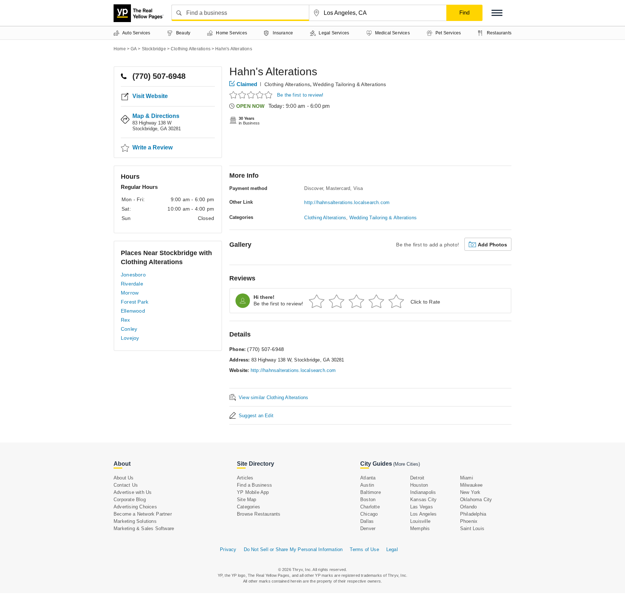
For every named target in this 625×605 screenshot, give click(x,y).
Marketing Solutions (135, 521)
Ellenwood (133, 311)
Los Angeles (423, 514)
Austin (367, 485)
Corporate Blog (130, 499)
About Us (124, 478)
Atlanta (367, 478)
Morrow (130, 293)
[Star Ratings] (252, 95)
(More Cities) (406, 464)
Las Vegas (421, 506)
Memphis (420, 528)
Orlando (468, 506)
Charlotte (370, 506)
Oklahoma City (476, 499)
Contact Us (126, 485)
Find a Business (254, 485)
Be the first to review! (300, 95)
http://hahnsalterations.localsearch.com (347, 202)
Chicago (369, 514)
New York (470, 492)
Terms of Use (364, 549)
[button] (497, 13)
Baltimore (370, 492)
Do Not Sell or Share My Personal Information (293, 549)
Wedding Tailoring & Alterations (349, 84)
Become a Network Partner (143, 514)
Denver (367, 528)
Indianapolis (423, 492)
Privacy (228, 549)
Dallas (367, 521)
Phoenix (468, 521)
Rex (125, 320)
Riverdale (132, 284)
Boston (367, 499)
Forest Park (134, 302)
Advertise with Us (133, 492)
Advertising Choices (135, 506)
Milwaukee (471, 485)
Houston (419, 485)
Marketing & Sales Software (144, 528)
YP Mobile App (253, 492)
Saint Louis (472, 528)
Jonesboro (133, 275)
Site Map (246, 499)
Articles (245, 478)
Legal (392, 549)
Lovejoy (130, 338)
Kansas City (423, 499)
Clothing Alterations (287, 84)
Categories (248, 506)
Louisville (420, 521)
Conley (129, 329)
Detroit (417, 478)
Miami (466, 478)
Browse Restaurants (259, 514)
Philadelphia (473, 514)
